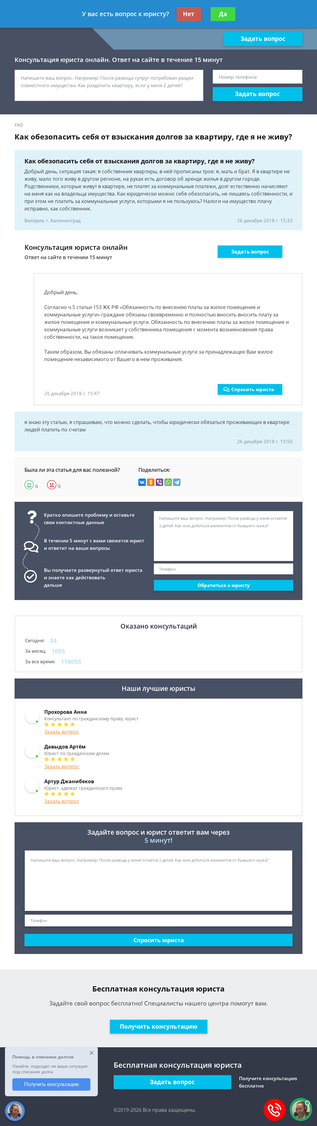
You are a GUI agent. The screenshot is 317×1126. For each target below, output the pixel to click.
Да (223, 14)
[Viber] (159, 482)
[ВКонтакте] (142, 482)
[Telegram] (176, 482)
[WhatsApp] (168, 482)
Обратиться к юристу (224, 585)
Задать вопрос (263, 39)
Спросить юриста (252, 389)
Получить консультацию (159, 1026)
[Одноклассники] (150, 482)
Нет (188, 14)
